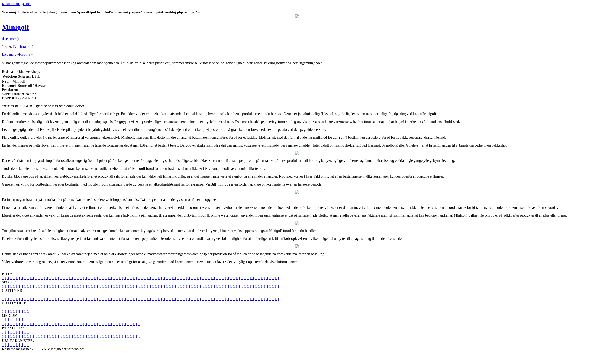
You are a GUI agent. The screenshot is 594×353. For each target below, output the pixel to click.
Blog (37, 349)
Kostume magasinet (16, 4)
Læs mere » (10, 54)
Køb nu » (26, 54)
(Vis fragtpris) (23, 46)
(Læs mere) (10, 39)
